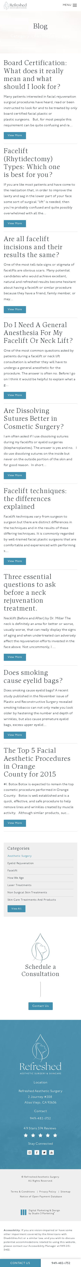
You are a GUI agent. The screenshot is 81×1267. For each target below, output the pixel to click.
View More (15, 135)
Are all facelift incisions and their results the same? (33, 247)
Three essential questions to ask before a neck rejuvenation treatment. (30, 593)
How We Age (16, 878)
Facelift (12, 870)
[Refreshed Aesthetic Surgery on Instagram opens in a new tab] (29, 1152)
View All (16, 909)
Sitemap (65, 1192)
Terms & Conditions (23, 1192)
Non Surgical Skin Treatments (27, 892)
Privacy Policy (47, 1192)
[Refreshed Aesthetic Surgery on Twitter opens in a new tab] (44, 1152)
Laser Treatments (20, 885)
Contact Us (40, 1006)
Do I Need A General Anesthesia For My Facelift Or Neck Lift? (38, 333)
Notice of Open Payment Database (41, 1197)
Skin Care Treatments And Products (32, 900)
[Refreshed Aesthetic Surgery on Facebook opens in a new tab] (36, 1152)
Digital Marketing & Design (44, 1212)
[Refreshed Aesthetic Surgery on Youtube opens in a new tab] (51, 1152)
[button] (75, 5)
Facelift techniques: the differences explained (35, 499)
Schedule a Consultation (41, 971)
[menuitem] (29, 1152)
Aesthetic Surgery (20, 856)
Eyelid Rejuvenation (21, 863)
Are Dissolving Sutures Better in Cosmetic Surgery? (34, 419)
